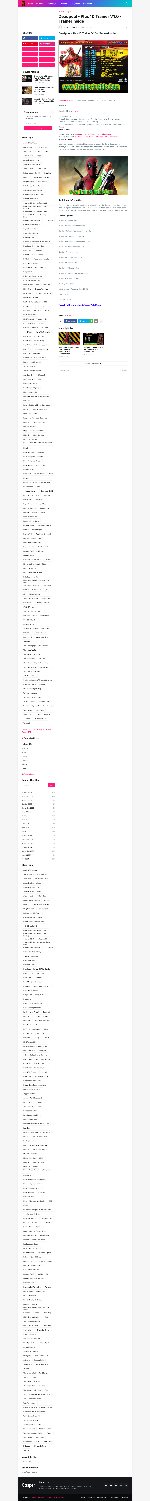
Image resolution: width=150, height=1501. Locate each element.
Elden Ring (27, 289)
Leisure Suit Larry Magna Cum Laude (36, 405)
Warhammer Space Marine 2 (33, 706)
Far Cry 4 (26, 310)
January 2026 (38, 792)
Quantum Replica (44, 525)
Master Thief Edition (40, 422)
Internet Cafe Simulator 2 (32, 362)
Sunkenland (27, 637)
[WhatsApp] (91, 321)
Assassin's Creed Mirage (32, 156)
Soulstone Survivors (42, 603)
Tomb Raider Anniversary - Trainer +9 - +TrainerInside (44, 89)
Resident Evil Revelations (32, 560)
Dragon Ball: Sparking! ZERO (33, 267)
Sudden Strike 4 (40, 633)
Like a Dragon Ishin (40, 409)
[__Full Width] (30, 49)
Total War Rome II (29, 676)
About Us (91, 1497)
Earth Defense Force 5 (31, 285)
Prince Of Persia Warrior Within (34, 512)
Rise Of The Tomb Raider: (32, 573)
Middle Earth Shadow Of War (33, 431)
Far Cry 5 (37, 310)
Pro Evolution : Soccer (31, 517)
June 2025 (38, 820)
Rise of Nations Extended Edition (35, 564)
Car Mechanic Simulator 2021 (33, 194)
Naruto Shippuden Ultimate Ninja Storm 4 (37, 443)
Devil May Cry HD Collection (33, 255)
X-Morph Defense (40, 719)
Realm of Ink (27, 534)
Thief (46, 663)
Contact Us (114, 1497)
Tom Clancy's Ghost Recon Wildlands (36, 667)
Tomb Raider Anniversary (32, 671)
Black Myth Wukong (41, 177)
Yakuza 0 (26, 723)
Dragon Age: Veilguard (31, 263)
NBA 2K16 (27, 448)
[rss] (126, 1485)
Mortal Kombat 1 (39, 435)
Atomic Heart (28, 169)
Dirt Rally (26, 259)
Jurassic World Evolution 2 (32, 371)
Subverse (26, 633)
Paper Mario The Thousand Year (34, 504)
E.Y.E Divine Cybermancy (32, 280)
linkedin (24, 764)
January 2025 (38, 835)
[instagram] (121, 1485)
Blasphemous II (28, 181)
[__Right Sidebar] (47, 49)
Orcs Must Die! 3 (47, 491)
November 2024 (38, 843)
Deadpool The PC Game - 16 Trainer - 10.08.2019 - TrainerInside (69, 350)
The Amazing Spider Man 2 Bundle (35, 646)
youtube (25, 756)
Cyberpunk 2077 (29, 237)
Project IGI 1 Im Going (31, 521)
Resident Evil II (28, 555)
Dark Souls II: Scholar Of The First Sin (36, 242)
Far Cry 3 (40, 306)
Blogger (64, 3)
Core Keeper (48, 220)
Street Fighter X (29, 620)
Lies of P (26, 409)
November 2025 (38, 800)
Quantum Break (29, 525)
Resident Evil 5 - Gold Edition (33, 551)
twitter (24, 752)
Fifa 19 (46, 310)
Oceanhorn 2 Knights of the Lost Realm (37, 482)
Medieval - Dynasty (30, 426)
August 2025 (38, 812)
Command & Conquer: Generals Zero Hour (36, 216)
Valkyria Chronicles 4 (30, 693)
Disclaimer (124, 1497)
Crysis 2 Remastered (30, 229)
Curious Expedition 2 (30, 233)
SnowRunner (46, 598)
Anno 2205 (27, 151)
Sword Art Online (42, 637)
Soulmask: (27, 603)
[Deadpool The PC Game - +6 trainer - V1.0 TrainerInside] (93, 338)
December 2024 (38, 839)
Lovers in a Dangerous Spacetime (35, 418)
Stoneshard (44, 616)
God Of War (27, 332)
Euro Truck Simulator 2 (43, 293)
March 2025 (38, 831)
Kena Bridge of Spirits (31, 388)
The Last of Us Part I (30, 650)
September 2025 (38, 808)
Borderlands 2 (43, 181)
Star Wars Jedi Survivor (31, 611)
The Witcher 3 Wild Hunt (32, 663)
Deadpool (67, 12)
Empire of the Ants (41, 289)
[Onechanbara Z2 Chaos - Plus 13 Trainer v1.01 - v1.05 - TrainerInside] (27, 78)
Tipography (75, 3)
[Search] (126, 3)
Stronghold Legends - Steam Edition (36, 628)
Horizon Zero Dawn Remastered (34, 358)
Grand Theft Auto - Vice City (33, 336)
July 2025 (38, 816)
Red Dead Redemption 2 (32, 538)
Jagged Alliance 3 (29, 366)
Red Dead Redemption (44, 534)
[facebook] (30, 38)
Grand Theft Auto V (30, 345)
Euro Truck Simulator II (31, 298)
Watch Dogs (27, 710)
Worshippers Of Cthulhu (31, 714)
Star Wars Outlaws (30, 616)
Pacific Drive (27, 499)
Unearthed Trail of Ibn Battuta (34, 684)
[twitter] (111, 1485)
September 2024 (38, 851)
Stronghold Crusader (30, 624)
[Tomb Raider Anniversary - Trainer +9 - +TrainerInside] (27, 90)
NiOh (51, 474)
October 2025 (38, 804)
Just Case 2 (27, 375)
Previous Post (65, 370)
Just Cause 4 (28, 379)
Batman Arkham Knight (31, 173)
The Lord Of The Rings (31, 654)
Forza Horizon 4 (29, 323)
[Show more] (101, 321)
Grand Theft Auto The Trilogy (33, 340)
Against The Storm (30, 143)
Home (30, 3)
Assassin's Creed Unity (31, 160)
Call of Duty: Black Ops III (32, 190)
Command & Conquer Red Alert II (35, 212)
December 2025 (38, 796)
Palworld (39, 499)
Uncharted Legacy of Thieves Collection (37, 680)
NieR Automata (28, 469)
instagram (25, 760)
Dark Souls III (28, 246)
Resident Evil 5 (43, 547)
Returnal (48, 560)
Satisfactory (46, 585)
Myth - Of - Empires (30, 439)
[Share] (126, 27)
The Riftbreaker (29, 658)
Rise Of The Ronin (29, 568)
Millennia (26, 435)
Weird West (40, 710)
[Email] (96, 321)
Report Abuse (29, 774)
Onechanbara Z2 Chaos (31, 487)
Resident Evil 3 (28, 547)
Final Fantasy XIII (29, 315)
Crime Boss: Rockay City (32, 224)
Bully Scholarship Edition (32, 186)
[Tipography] (30, 65)
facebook (25, 748)
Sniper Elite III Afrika (30, 598)
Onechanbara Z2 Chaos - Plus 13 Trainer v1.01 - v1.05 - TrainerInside (44, 78)
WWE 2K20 (48, 714)
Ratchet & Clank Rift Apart (32, 530)
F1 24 (46, 302)
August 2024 (38, 855)
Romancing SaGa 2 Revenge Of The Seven (36, 581)
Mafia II (26, 422)
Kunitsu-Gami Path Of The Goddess (36, 396)
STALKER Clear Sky (30, 607)
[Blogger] (47, 59)
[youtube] (116, 1485)
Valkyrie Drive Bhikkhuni (32, 697)
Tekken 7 (26, 641)
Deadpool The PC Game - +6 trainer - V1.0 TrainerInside (96, 137)
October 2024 (38, 847)
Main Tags (52, 3)
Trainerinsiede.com (66, 100)
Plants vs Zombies (29, 508)
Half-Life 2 (27, 349)
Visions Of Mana (29, 701)
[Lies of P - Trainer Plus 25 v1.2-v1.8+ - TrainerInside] (27, 101)
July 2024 (38, 859)
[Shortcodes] (47, 65)
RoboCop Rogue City (30, 577)
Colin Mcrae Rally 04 (30, 199)
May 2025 (38, 824)
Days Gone (40, 246)
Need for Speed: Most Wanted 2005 (36, 465)
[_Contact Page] (30, 54)
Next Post (123, 370)
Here (76, 111)
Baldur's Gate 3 (42, 169)
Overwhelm (47, 495)
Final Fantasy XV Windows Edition (35, 319)
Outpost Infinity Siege (31, 495)
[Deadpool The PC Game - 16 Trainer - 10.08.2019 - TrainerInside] (69, 338)
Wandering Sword (45, 701)
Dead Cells (27, 250)
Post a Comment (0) (93, 364)
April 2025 (38, 828)
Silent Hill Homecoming (31, 594)
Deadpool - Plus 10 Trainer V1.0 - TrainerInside (92, 134)
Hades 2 (44, 345)
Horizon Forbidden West (32, 353)
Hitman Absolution (41, 349)
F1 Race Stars (28, 306)
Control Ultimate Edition (31, 220)
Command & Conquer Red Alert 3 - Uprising (35, 207)
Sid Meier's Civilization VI (32, 590)
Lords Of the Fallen (30, 414)
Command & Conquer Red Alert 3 (35, 203)
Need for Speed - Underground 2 (35, 452)
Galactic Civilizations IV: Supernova (36, 328)
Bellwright (26, 177)
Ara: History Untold (42, 151)
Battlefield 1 (48, 173)
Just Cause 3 (40, 375)
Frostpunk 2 (43, 323)
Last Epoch (27, 401)
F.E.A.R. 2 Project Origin (31, 302)
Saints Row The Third (31, 585)
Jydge (39, 379)
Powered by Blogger (31, 738)
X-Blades (26, 719)
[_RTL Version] (30, 59)
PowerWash (44, 508)
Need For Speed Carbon (32, 461)
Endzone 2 (27, 293)
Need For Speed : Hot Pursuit (33, 457)
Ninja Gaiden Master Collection (34, 474)
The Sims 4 (42, 658)
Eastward (46, 285)
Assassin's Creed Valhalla (32, 164)
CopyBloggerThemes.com (54, 1497)
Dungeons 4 (27, 272)
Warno (49, 706)
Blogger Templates (37, 1497)
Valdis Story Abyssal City (32, 689)
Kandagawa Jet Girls (30, 383)
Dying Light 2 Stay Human (32, 276)
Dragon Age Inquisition (42, 259)
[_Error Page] (47, 54)
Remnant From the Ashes (32, 542)
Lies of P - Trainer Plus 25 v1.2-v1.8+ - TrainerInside (44, 100)
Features (39, 3)
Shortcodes (87, 3)
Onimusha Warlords (30, 491)
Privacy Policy (102, 1497)
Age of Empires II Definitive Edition (35, 147)
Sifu (46, 590)
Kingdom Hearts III (30, 392)
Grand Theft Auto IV (43, 332)
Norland (26, 478)
